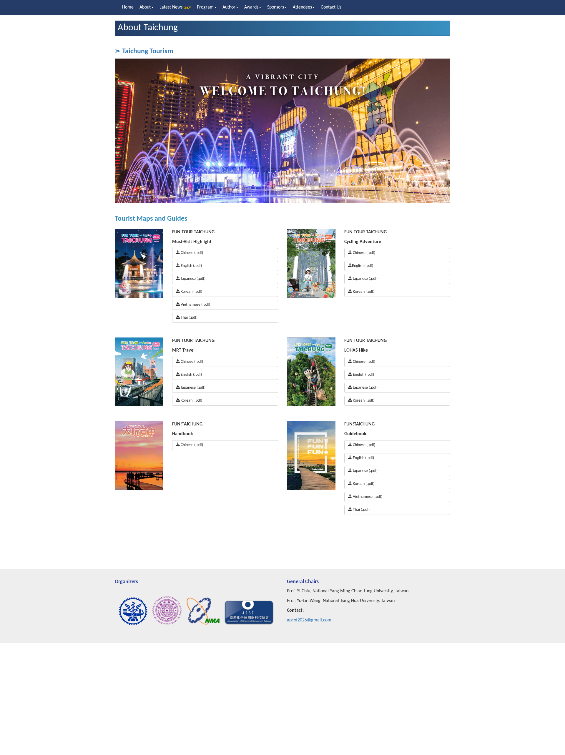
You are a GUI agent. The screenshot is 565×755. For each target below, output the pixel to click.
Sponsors (275, 7)
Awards (251, 7)
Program (205, 7)
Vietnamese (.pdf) (195, 304)
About (145, 7)
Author (228, 7)
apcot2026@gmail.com (309, 620)
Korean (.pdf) (191, 292)
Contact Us (331, 7)
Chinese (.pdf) (191, 253)
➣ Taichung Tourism (144, 51)
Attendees (302, 7)
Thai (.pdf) (188, 317)
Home (128, 7)
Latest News (171, 7)
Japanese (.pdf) (192, 279)
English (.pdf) (191, 266)
